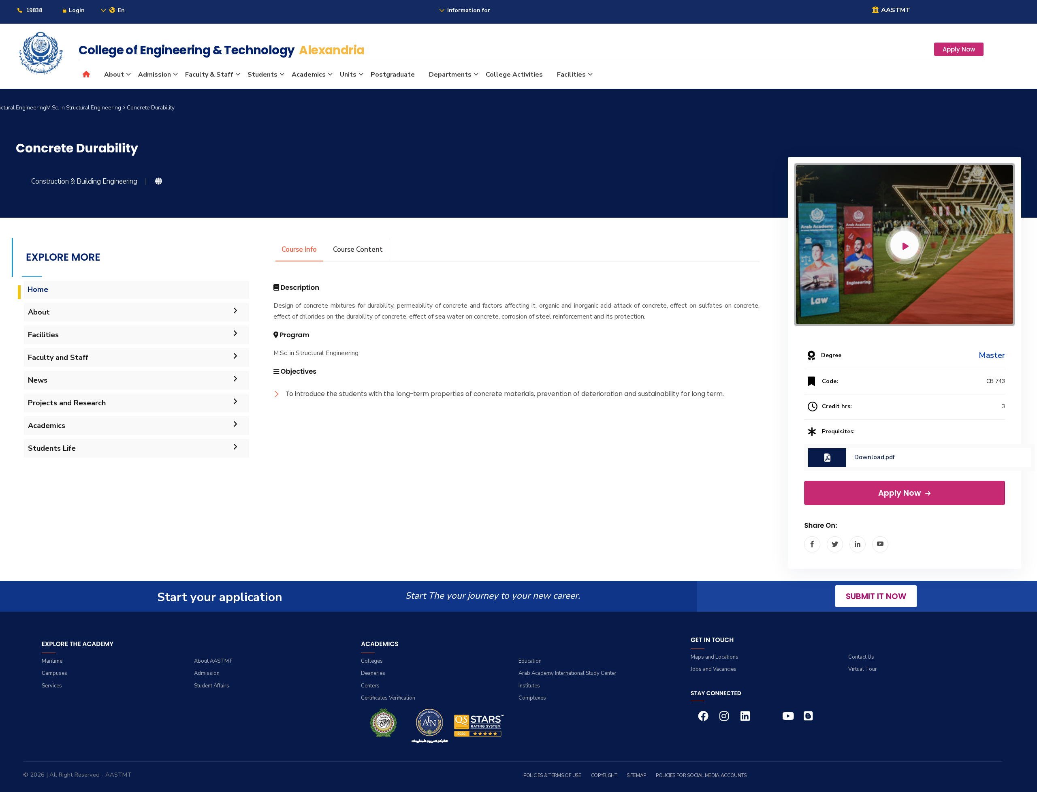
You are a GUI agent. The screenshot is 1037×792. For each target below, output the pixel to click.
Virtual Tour (862, 669)
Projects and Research (67, 403)
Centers (370, 685)
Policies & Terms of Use (552, 775)
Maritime (52, 661)
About (114, 74)
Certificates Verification (388, 698)
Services (52, 685)
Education (530, 661)
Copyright (604, 775)
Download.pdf (874, 457)
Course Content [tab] (358, 249)
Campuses (54, 673)
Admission (154, 74)
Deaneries (373, 673)
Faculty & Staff (209, 74)
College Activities (514, 74)
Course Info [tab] (299, 249)
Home (38, 289)
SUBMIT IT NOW (876, 596)
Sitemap (636, 775)
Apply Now (959, 49)
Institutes (529, 685)
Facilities (571, 74)
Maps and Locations (714, 657)
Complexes (532, 698)
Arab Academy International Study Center (567, 673)
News (37, 380)
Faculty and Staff (58, 357)
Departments (450, 74)
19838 (33, 10)
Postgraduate (393, 74)
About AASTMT (213, 661)
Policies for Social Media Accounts (701, 775)
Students (262, 74)
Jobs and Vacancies (713, 669)
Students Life (52, 448)
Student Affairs (211, 685)
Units (348, 74)
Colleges (372, 661)
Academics (309, 74)
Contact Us (861, 657)
